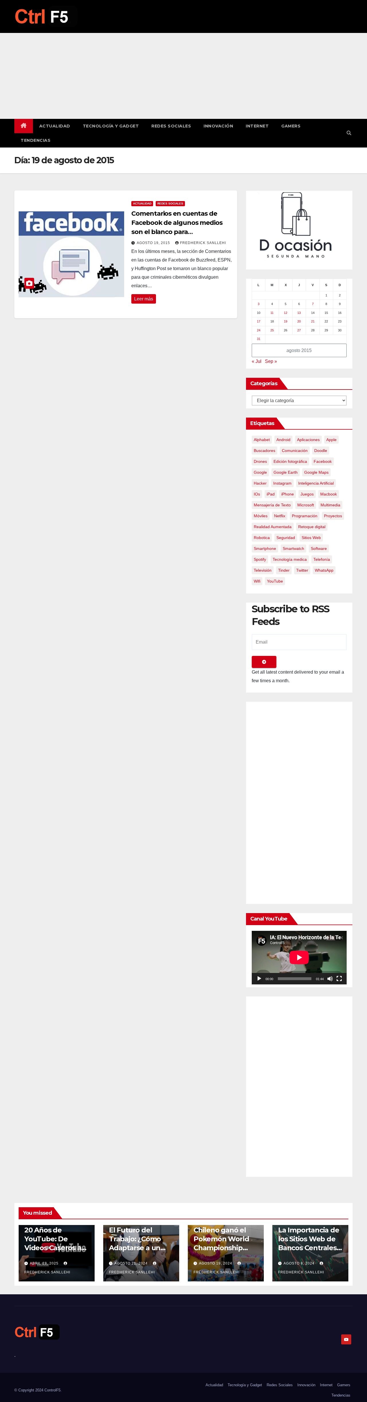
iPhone (287, 494)
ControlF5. (53, 1390)
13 (299, 312)
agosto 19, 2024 (216, 1263)
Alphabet (262, 439)
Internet (257, 126)
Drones (260, 461)
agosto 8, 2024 (300, 1263)
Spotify (260, 559)
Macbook (328, 494)
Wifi (257, 581)
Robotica (262, 537)
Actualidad (54, 126)
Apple (331, 439)
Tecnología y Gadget (111, 126)
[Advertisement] (183, 76)
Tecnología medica (290, 559)
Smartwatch (293, 548)
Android (283, 439)
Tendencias (35, 140)
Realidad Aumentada (273, 526)
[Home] (23, 126)
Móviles (261, 516)
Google (260, 472)
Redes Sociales (171, 126)
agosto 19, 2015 (154, 243)
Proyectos (333, 516)
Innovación (218, 126)
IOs (257, 494)
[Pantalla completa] (339, 979)
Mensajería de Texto (272, 505)
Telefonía (321, 559)
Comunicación (295, 450)
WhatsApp (324, 570)
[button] (349, 133)
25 (272, 330)
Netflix (279, 516)
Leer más (143, 298)
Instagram (282, 483)
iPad (271, 494)
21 (313, 321)
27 (299, 330)
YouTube (275, 581)
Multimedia (330, 505)
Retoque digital (311, 526)
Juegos (307, 494)
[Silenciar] (330, 979)
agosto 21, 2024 (131, 1263)
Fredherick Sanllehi (203, 243)
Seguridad (285, 537)
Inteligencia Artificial (316, 483)
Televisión (263, 570)
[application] (299, 957)
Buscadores (264, 450)
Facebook (323, 461)
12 (285, 312)
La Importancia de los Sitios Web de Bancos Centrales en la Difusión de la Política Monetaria (310, 1248)
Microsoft (305, 505)
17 (258, 321)
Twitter (302, 570)
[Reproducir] (259, 979)
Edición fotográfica (290, 461)
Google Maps (316, 472)
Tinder (284, 570)
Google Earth (286, 472)
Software (319, 548)
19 (285, 321)
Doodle (320, 450)
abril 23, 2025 (45, 1263)
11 (272, 312)
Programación (304, 516)
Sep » (271, 361)
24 (258, 330)
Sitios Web (311, 537)
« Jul (256, 361)
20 (299, 321)
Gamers (290, 126)
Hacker (260, 483)
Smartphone (265, 548)
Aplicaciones (308, 439)
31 (258, 339)
